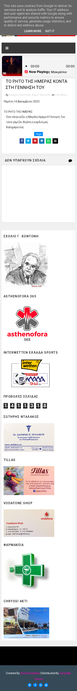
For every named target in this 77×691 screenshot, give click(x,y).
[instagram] (41, 685)
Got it (49, 31)
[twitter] (30, 685)
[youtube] (46, 685)
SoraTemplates (30, 673)
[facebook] (35, 685)
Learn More (32, 31)
